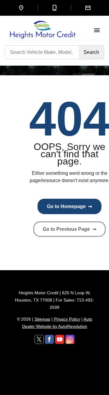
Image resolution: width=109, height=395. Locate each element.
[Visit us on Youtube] (59, 339)
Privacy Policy (67, 319)
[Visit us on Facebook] (49, 339)
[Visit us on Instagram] (69, 339)
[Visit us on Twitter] (39, 339)
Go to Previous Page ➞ (69, 229)
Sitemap (42, 319)
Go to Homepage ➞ (69, 206)
